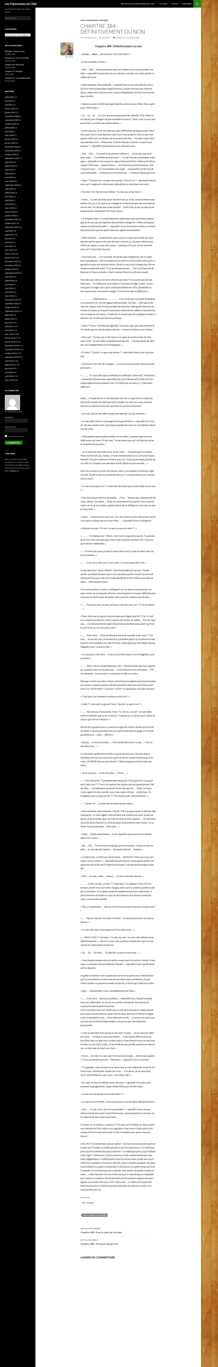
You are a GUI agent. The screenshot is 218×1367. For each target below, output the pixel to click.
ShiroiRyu (106, 37)
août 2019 (9, 162)
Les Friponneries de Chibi (21, 4)
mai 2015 (9, 326)
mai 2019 (9, 173)
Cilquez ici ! (14, 471)
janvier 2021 (10, 112)
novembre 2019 (12, 150)
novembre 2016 (12, 265)
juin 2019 (9, 170)
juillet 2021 (9, 97)
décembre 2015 (12, 300)
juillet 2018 (9, 192)
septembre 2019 (12, 158)
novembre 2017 (12, 219)
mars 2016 (9, 296)
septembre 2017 (12, 227)
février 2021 (10, 108)
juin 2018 (9, 196)
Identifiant (9, 417)
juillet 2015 (9, 319)
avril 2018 (9, 204)
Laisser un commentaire (128, 37)
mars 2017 (9, 250)
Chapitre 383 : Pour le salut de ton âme (101, 1230)
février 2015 (10, 338)
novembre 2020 (12, 120)
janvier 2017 (10, 257)
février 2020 (10, 139)
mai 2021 (9, 105)
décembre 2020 (12, 116)
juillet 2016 (9, 280)
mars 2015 (9, 334)
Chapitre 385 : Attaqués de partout (99, 1242)
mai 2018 (9, 200)
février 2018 (10, 212)
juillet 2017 (9, 235)
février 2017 (10, 254)
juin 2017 (9, 238)
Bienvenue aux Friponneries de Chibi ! (138, 4)
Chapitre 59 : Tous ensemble (17, 58)
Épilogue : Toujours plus (15, 51)
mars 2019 (9, 181)
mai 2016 (9, 288)
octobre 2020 (10, 124)
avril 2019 (9, 177)
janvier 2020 (10, 143)
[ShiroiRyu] (66, 48)
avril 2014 (9, 376)
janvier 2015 (10, 342)
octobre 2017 (10, 223)
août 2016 (9, 277)
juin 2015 (9, 322)
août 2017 (9, 231)
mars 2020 (9, 135)
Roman (174, 4)
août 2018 (9, 189)
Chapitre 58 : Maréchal (14, 64)
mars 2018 (9, 208)
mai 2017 (9, 242)
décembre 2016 (12, 261)
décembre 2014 (12, 345)
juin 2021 (9, 101)
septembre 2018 (12, 185)
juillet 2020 (9, 127)
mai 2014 (9, 372)
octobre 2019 (10, 154)
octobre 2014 (10, 353)
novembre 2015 (12, 303)
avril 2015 (9, 330)
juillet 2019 (9, 166)
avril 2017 (9, 246)
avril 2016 (9, 292)
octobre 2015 (10, 307)
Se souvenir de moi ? (16, 436)
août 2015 (9, 315)
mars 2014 (9, 380)
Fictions (163, 4)
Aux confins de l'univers (94, 20)
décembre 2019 (12, 147)
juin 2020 (9, 131)
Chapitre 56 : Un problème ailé (17, 78)
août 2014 (9, 361)
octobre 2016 (10, 269)
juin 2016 (9, 284)
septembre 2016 (12, 273)
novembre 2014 (12, 349)
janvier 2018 (10, 215)
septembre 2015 (12, 311)
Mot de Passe (10, 427)
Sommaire (186, 4)
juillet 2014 (9, 364)
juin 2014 (9, 368)
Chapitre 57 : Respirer (14, 71)
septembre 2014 (12, 357)
